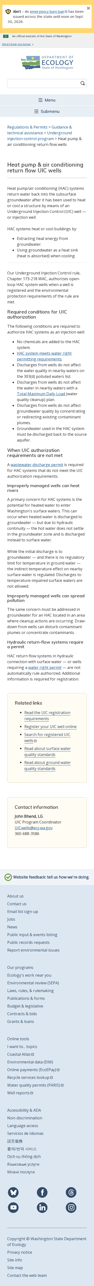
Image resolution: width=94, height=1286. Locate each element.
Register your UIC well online (50, 726)
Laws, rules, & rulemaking (30, 990)
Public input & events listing (32, 934)
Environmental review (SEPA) (33, 983)
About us (15, 896)
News (12, 927)
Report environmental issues (33, 950)
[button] (47, 99)
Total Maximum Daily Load (41, 393)
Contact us (17, 903)
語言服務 (15, 1141)
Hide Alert (78, 8)
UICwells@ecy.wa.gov (34, 827)
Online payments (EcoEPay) (31, 1069)
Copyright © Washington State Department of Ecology (46, 1241)
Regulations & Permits (27, 127)
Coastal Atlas (19, 1054)
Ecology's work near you (29, 975)
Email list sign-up (22, 911)
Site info (14, 1260)
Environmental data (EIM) (30, 1062)
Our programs (20, 967)
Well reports (18, 1092)
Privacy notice (19, 1252)
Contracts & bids (22, 1013)
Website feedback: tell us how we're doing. (50, 877)
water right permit (44, 667)
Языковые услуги (23, 1164)
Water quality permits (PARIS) (33, 1085)
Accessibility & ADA (24, 1110)
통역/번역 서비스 (22, 1148)
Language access (22, 1125)
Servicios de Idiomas (25, 1133)
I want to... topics (22, 1046)
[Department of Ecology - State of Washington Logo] (47, 63)
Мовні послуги (21, 1172)
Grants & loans (20, 1021)
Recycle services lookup (28, 1077)
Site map (15, 1267)
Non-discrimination (24, 1118)
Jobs (11, 919)
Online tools (18, 1038)
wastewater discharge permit (37, 464)
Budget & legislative (25, 1006)
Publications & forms (26, 998)
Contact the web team (27, 1275)
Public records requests (28, 942)
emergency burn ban (47, 11)
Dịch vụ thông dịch (24, 1156)
